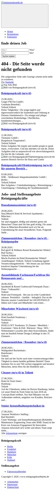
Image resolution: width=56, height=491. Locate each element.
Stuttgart (11, 460)
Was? (31, 50)
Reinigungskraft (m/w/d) (16, 93)
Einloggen (12, 37)
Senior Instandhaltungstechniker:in (23, 405)
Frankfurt (11, 449)
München (11, 454)
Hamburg (11, 452)
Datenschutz (13, 487)
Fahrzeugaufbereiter (16, 471)
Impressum (12, 484)
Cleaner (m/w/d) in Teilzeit (17, 372)
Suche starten (8, 56)
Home (10, 31)
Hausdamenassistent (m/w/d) (18, 205)
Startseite (9, 82)
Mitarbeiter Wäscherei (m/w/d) (20, 308)
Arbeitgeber (12, 481)
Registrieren (13, 34)
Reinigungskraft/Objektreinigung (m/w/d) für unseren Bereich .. (26, 167)
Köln (9, 457)
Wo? (31, 53)
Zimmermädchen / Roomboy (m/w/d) (24, 342)
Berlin (10, 446)
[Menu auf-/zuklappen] (24, 16)
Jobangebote (12, 433)
